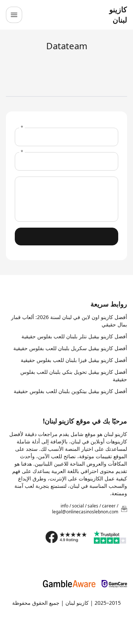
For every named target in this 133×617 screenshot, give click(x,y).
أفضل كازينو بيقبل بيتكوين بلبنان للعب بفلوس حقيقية (70, 391)
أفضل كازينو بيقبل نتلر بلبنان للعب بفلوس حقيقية (74, 336)
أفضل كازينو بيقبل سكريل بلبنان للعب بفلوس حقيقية (70, 348)
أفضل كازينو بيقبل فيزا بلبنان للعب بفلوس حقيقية (74, 359)
